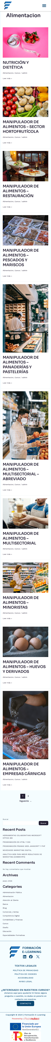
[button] (44, 5)
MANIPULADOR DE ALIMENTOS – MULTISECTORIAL (21, 538)
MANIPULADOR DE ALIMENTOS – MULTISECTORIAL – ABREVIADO (21, 471)
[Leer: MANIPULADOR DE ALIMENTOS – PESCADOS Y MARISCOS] (25, 230)
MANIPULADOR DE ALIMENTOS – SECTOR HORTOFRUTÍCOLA (24, 127)
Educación (7, 931)
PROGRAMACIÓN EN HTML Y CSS (16, 842)
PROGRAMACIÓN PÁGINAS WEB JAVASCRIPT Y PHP (24, 846)
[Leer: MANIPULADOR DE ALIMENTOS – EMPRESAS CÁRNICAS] (25, 725)
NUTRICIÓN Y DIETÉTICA (16, 65)
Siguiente (25, 801)
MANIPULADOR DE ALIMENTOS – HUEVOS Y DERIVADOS (24, 667)
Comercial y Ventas (11, 912)
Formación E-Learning (34, 1015)
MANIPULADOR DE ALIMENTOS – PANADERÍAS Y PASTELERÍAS (21, 364)
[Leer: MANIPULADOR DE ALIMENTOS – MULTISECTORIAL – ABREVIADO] (25, 425)
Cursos (17, 73)
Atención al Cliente (10, 900)
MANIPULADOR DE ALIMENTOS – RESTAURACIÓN (21, 191)
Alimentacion (8, 73)
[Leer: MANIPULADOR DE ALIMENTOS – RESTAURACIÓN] (25, 166)
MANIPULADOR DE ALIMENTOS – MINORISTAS (21, 602)
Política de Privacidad (25, 970)
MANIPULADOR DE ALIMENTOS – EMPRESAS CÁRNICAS (24, 769)
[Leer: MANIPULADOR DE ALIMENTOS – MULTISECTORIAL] (25, 513)
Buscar (5, 819)
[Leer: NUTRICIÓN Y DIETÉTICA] (25, 42)
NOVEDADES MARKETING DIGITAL (17, 850)
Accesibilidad (25, 978)
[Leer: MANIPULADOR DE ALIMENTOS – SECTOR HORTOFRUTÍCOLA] (25, 102)
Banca (5, 904)
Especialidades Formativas (14, 935)
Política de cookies (25, 974)
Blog (5, 908)
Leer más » (7, 78)
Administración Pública (12, 892)
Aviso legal (25, 981)
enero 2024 (7, 881)
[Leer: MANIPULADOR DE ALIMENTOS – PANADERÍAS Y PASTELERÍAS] (25, 318)
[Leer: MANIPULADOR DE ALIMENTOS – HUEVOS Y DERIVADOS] (25, 642)
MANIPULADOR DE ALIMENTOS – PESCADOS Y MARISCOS (21, 257)
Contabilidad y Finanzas (13, 920)
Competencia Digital (11, 916)
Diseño (5, 927)
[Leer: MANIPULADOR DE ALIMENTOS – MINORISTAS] (25, 578)
